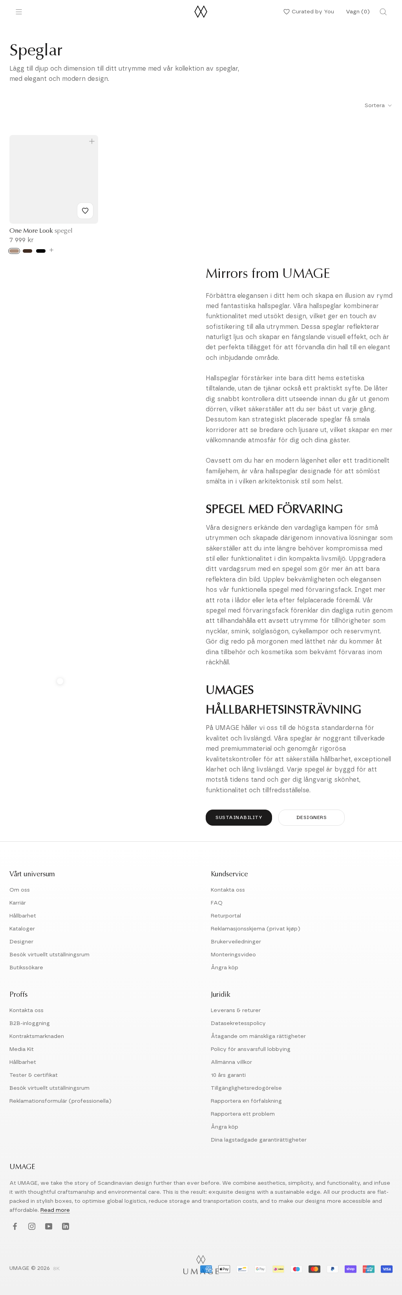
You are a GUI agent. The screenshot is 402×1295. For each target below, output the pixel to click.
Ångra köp (224, 967)
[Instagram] (30, 1226)
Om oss (19, 890)
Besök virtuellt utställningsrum (49, 955)
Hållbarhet (22, 916)
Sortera (375, 105)
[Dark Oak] (27, 251)
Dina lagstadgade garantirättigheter (259, 1140)
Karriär (17, 903)
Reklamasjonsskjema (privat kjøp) (255, 929)
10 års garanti (228, 1075)
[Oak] (14, 251)
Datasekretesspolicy (238, 1023)
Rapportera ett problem (243, 1114)
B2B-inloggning (29, 1023)
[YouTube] (47, 1226)
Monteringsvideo (233, 955)
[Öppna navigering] (19, 12)
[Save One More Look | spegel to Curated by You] (85, 210)
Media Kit (21, 1049)
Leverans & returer (236, 1010)
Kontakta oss (228, 890)
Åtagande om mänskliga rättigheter (258, 1036)
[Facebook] (13, 1226)
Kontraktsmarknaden (36, 1036)
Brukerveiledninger (236, 942)
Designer (21, 942)
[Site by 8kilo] (56, 1269)
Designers (311, 817)
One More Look (41, 231)
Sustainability (239, 817)
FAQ (217, 903)
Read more (55, 1210)
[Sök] (383, 12)
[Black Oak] (41, 251)
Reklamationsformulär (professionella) (60, 1101)
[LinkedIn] (64, 1226)
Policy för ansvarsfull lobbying (251, 1049)
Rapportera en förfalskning (246, 1101)
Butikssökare (26, 967)
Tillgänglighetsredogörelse (246, 1088)
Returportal (226, 916)
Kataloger (22, 929)
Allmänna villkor (231, 1062)
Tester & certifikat (33, 1075)
